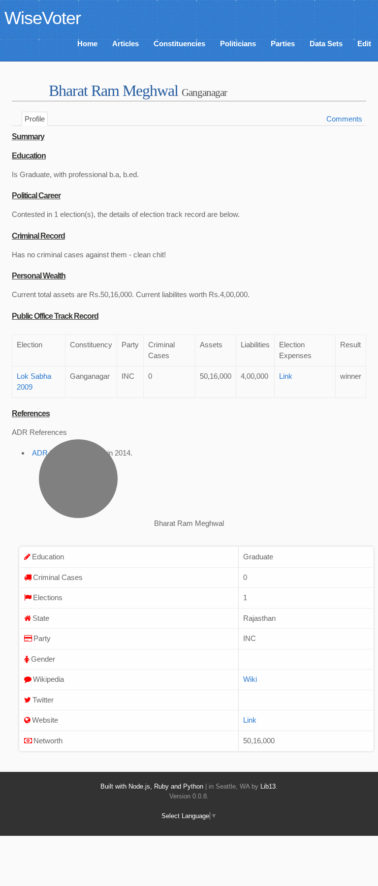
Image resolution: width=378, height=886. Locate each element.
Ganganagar (204, 92)
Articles (125, 43)
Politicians (238, 43)
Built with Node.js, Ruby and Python (151, 786)
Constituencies (179, 43)
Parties (283, 43)
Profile (35, 119)
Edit (364, 43)
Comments (344, 119)
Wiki (250, 679)
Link (285, 376)
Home (87, 43)
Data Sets (326, 43)
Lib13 (268, 786)
